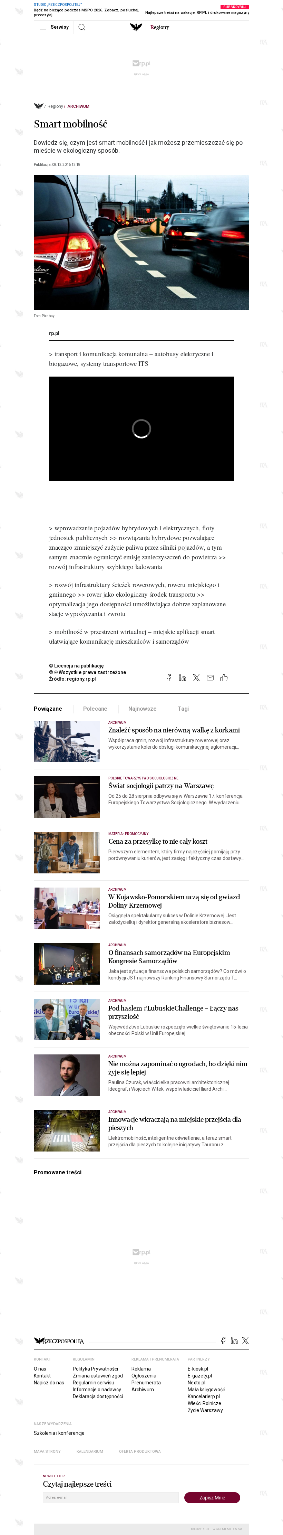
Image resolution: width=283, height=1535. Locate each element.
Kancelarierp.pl (204, 1396)
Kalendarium (90, 1451)
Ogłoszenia (143, 1375)
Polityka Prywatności (95, 1369)
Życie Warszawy (205, 1410)
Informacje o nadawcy (97, 1389)
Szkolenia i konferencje (59, 1433)
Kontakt (42, 1375)
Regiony (55, 106)
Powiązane (48, 708)
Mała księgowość (206, 1389)
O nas (40, 1369)
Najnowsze (142, 708)
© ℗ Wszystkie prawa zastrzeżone (87, 672)
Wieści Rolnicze (204, 1403)
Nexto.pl (196, 1382)
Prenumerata (146, 1382)
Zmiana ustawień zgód (98, 1375)
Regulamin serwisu (93, 1382)
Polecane (95, 708)
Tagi (183, 708)
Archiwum (78, 106)
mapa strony (47, 1451)
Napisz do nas (49, 1382)
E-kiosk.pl (198, 1369)
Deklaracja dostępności (98, 1396)
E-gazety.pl (200, 1375)
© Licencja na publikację (76, 666)
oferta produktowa (140, 1451)
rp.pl (54, 333)
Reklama (141, 1369)
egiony (159, 27)
